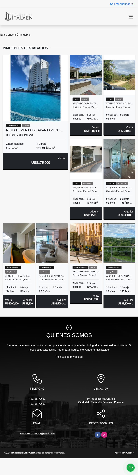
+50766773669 (37, 398)
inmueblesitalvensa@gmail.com (37, 433)
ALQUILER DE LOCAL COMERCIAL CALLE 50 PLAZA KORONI (86, 187)
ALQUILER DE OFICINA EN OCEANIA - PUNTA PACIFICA (119, 187)
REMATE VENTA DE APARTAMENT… (34, 130)
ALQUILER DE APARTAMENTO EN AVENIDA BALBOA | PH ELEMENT (18, 276)
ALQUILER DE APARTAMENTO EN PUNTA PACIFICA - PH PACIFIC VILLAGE (52, 276)
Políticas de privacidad (69, 356)
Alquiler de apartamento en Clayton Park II (119, 276)
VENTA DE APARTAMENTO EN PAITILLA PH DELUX (86, 271)
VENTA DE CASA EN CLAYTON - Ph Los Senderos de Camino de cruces (86, 103)
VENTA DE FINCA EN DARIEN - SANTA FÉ (119, 103)
